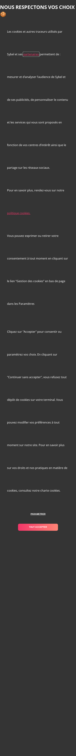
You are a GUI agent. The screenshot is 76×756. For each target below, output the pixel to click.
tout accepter (38, 527)
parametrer (38, 514)
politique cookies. (18, 213)
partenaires (31, 54)
